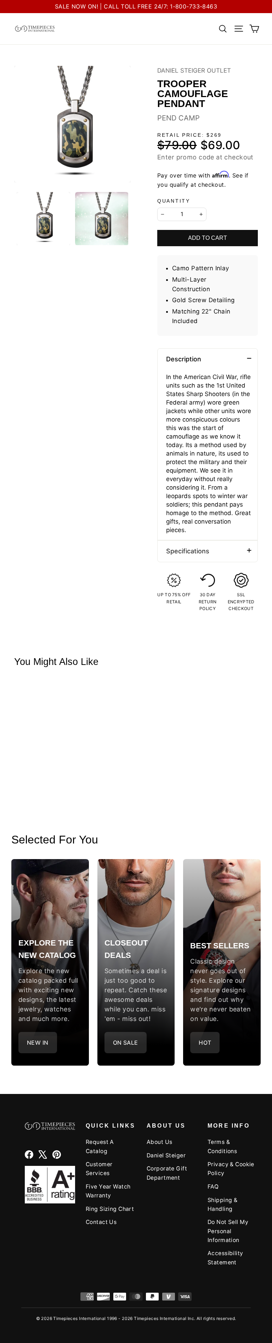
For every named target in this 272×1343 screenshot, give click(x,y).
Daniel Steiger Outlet (194, 70)
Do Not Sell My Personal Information (228, 1231)
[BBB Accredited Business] (50, 1184)
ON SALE (125, 1042)
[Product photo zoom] (72, 124)
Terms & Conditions (222, 1146)
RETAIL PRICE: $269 (189, 135)
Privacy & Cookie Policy (231, 1168)
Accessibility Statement (225, 1257)
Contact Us (101, 1222)
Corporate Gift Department (167, 1173)
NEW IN (38, 1042)
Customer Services (99, 1168)
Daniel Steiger (166, 1155)
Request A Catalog (100, 1146)
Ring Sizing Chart (110, 1209)
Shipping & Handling (222, 1204)
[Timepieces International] (35, 28)
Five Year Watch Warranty (108, 1191)
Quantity (173, 201)
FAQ (213, 1186)
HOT (205, 1042)
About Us (159, 1142)
